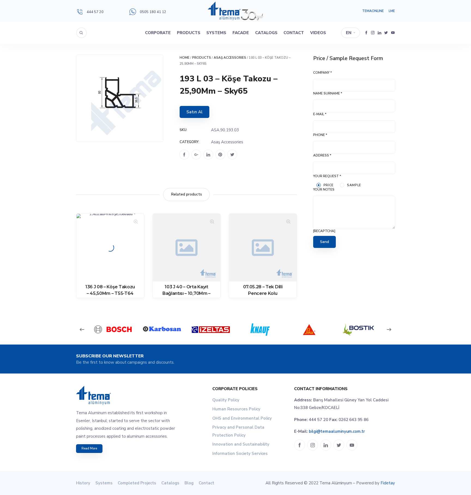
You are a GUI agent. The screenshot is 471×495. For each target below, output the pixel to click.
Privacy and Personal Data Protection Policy (238, 431)
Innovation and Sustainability (240, 444)
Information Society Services (240, 453)
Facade (241, 32)
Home (184, 57)
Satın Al (194, 112)
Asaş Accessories (230, 57)
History (83, 483)
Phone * (320, 135)
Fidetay (388, 483)
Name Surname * (327, 93)
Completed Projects (137, 483)
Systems (216, 32)
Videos (318, 32)
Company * (322, 72)
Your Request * (327, 176)
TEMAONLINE (373, 11)
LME (392, 11)
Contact (293, 32)
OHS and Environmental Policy (242, 418)
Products (188, 32)
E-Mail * (319, 114)
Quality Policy (225, 400)
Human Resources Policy (236, 409)
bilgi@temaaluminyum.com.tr (337, 431)
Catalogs (266, 32)
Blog (189, 483)
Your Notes (323, 189)
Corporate (158, 32)
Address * (322, 155)
